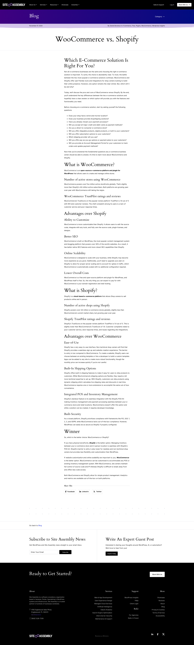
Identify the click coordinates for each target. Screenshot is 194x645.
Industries (74, 5)
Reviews (162, 601)
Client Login (134, 604)
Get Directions (36, 615)
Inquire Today (111, 553)
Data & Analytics (106, 610)
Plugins (138, 26)
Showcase (65, 5)
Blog (40, 525)
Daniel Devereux (115, 26)
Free (133, 26)
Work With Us (183, 5)
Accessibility (160, 616)
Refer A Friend (133, 618)
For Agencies (133, 615)
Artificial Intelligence (104, 607)
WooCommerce (146, 26)
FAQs (136, 601)
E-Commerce (127, 26)
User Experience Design (103, 601)
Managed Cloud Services (103, 604)
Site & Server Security (104, 616)
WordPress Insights (131, 597)
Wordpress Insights (158, 26)
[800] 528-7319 (37, 618)
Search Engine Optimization (102, 613)
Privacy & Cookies (158, 610)
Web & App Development (103, 597)
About (162, 604)
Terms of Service (158, 613)
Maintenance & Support (103, 619)
